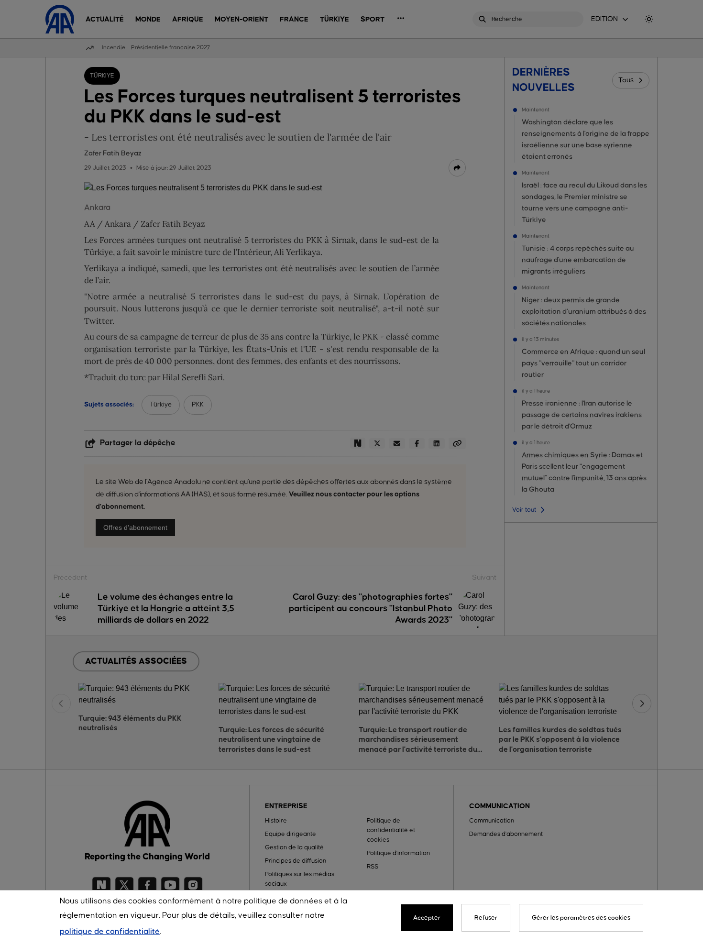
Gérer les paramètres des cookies (581, 917)
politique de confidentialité (110, 932)
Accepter (426, 917)
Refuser (485, 917)
